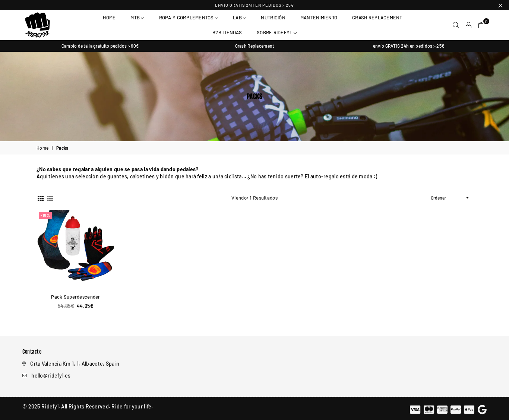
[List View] (50, 198)
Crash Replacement (377, 17)
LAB (238, 17)
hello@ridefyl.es (50, 375)
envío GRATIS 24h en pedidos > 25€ (254, 5)
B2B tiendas (227, 32)
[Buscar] (455, 25)
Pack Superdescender (75, 297)
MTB (135, 17)
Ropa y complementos (187, 17)
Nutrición (273, 17)
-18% (45, 215)
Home (109, 17)
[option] (100, 46)
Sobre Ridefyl (275, 32)
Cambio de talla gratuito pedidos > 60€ (100, 45)
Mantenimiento (318, 17)
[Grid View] (41, 198)
